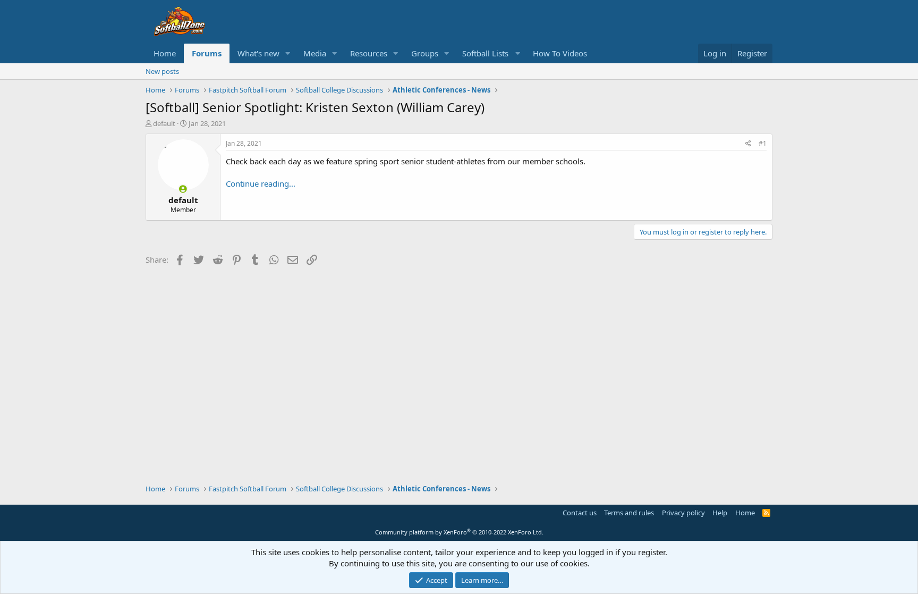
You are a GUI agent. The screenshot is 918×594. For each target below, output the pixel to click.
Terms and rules (629, 512)
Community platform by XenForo (459, 532)
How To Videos (560, 53)
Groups (424, 53)
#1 (763, 143)
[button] (287, 53)
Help (719, 512)
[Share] (748, 144)
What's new (258, 53)
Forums (207, 53)
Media (314, 53)
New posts (162, 71)
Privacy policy (683, 512)
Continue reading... (260, 183)
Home (165, 53)
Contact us (580, 512)
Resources (368, 53)
